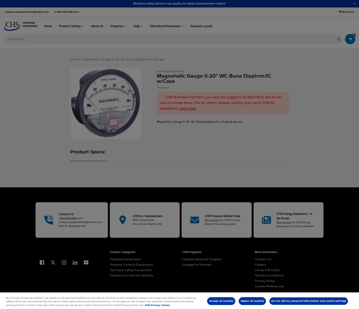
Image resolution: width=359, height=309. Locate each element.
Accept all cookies (221, 300)
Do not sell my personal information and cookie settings (308, 300)
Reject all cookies (252, 300)
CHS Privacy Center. (157, 305)
